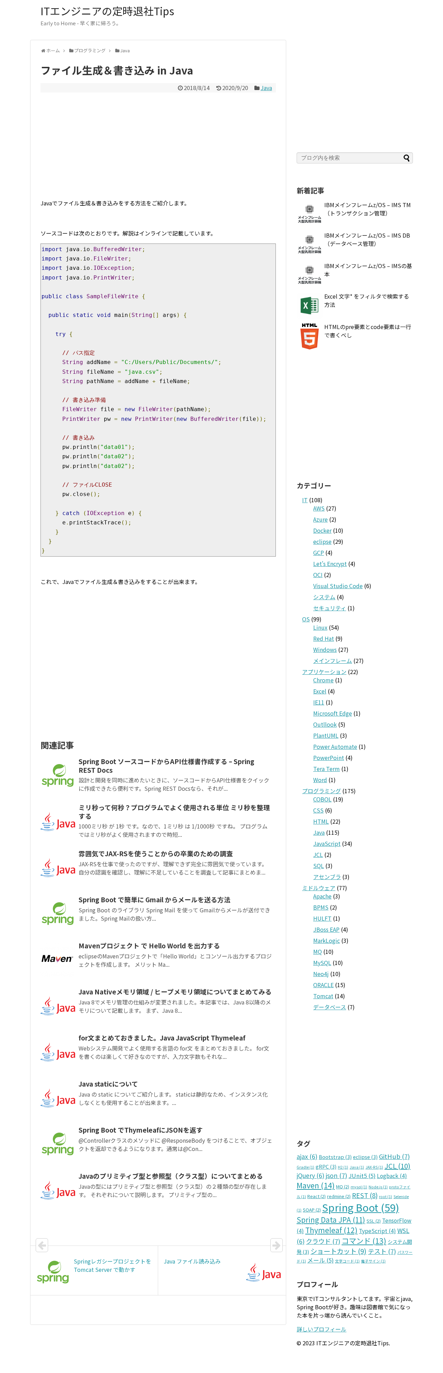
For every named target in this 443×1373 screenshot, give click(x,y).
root (385, 1196)
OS (306, 619)
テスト (382, 1251)
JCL (318, 854)
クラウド (323, 1241)
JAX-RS (374, 1167)
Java (266, 87)
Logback (392, 1176)
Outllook (325, 724)
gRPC (326, 1166)
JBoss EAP (326, 929)
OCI (318, 574)
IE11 (318, 702)
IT (305, 500)
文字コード (347, 1261)
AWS (319, 508)
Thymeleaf (331, 1230)
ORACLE (323, 985)
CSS (318, 810)
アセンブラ (327, 876)
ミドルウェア (318, 888)
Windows (325, 649)
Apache (322, 896)
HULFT (322, 918)
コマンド (364, 1240)
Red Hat (323, 638)
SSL (374, 1220)
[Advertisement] (158, 144)
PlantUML (325, 735)
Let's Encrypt (330, 563)
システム (324, 597)
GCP (318, 552)
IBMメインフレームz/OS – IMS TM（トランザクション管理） (367, 209)
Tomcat (323, 996)
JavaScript (327, 843)
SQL (318, 865)
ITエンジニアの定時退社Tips (107, 10)
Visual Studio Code (338, 586)
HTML (321, 821)
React (316, 1196)
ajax (307, 1156)
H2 (343, 1167)
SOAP (312, 1209)
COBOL (322, 799)
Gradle (305, 1167)
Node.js (378, 1186)
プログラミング (321, 791)
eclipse (322, 541)
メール (320, 1260)
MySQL (322, 962)
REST (365, 1195)
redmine (339, 1196)
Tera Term (326, 768)
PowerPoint (328, 757)
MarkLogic (326, 940)
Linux (320, 627)
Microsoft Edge (332, 713)
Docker (322, 530)
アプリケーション (324, 671)
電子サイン (373, 1261)
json (336, 1175)
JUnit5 (362, 1175)
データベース (329, 1007)
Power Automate (335, 746)
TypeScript (377, 1231)
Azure (320, 519)
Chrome (323, 680)
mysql (359, 1186)
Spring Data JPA (331, 1219)
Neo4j (321, 973)
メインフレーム (332, 660)
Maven (316, 1185)
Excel (319, 691)
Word (320, 780)
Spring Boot (360, 1207)
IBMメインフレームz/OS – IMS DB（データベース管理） (367, 239)
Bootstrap (335, 1156)
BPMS (320, 907)
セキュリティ (329, 608)
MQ (317, 951)
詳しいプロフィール (321, 1329)
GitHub (394, 1156)
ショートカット (338, 1251)
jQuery (310, 1175)
